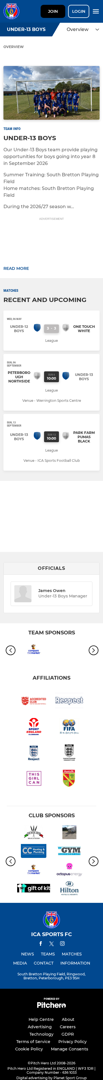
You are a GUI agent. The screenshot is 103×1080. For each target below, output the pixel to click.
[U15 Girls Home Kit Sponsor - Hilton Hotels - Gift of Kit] (69, 889)
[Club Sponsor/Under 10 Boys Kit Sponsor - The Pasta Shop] (33, 833)
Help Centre (41, 1019)
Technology (41, 1034)
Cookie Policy (29, 1049)
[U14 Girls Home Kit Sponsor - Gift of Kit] (33, 889)
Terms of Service (33, 1041)
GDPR (68, 1034)
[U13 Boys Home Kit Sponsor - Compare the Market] (33, 650)
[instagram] (62, 944)
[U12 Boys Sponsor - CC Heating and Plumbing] (33, 852)
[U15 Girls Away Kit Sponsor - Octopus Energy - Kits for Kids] (69, 871)
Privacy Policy (72, 1041)
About (68, 1019)
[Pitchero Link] (51, 1006)
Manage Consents (69, 1049)
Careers (68, 1026)
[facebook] (40, 944)
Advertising (40, 1026)
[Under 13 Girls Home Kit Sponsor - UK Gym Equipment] (69, 852)
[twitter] (51, 944)
